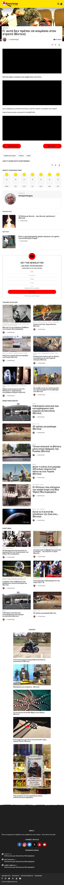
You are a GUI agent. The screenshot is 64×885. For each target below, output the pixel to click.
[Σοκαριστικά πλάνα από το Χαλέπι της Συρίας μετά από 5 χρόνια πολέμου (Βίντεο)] (47, 344)
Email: (32, 271)
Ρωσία (25, 353)
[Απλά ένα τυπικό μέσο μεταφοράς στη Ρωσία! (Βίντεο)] (16, 344)
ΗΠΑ (25, 578)
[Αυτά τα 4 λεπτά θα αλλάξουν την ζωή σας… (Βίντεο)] (16, 516)
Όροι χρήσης (15, 875)
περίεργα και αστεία (10, 155)
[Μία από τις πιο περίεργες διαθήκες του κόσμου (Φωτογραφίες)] (16, 313)
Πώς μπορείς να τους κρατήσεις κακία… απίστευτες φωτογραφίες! (28, 796)
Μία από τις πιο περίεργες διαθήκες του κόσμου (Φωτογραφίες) (15, 328)
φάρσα (29, 155)
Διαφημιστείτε (6, 875)
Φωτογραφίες (5, 323)
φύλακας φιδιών (54, 547)
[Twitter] (29, 844)
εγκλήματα (20, 578)
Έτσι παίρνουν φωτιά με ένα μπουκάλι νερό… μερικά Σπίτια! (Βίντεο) (30, 740)
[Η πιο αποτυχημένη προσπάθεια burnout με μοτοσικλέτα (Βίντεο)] (32, 645)
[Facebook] (19, 844)
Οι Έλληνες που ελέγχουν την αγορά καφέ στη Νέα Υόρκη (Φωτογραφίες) (46, 489)
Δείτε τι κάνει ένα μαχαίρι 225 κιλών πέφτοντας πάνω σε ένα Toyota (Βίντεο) (46, 470)
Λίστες (4, 548)
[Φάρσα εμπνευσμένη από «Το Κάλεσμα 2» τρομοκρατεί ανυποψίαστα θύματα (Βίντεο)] (16, 375)
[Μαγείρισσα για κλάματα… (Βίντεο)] (32, 674)
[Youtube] (39, 844)
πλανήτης (42, 509)
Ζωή (38, 509)
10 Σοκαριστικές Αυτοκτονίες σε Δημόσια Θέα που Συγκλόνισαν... (10, 821)
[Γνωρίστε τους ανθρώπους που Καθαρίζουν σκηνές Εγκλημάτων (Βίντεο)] (16, 569)
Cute (24, 186)
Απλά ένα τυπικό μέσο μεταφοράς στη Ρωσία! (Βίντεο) (15, 356)
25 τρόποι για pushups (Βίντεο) (44, 427)
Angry (6, 186)
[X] (34, 844)
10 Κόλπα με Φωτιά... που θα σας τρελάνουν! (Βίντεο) (36, 217)
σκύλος (50, 322)
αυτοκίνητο (10, 353)
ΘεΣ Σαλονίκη (9, 859)
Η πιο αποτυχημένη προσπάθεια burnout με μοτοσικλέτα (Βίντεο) (29, 660)
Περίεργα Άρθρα (37, 547)
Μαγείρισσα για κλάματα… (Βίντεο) (26, 687)
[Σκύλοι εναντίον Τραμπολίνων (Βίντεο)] (47, 313)
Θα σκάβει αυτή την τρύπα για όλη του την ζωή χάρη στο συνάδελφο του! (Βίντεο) (46, 389)
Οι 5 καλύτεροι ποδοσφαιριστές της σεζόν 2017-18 (46, 581)
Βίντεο (5, 28)
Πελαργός (10, 325)
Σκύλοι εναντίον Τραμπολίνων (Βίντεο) (44, 325)
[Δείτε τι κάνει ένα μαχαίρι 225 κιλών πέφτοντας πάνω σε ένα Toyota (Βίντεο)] (16, 473)
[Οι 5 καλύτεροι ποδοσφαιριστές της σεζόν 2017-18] (47, 569)
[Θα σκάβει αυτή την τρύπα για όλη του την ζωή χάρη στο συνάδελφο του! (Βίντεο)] (47, 375)
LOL (32, 186)
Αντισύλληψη (25, 323)
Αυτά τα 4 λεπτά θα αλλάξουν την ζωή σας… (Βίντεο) (45, 514)
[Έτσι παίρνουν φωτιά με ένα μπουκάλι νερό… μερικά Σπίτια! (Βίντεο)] (32, 727)
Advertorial (36, 578)
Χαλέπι (35, 354)
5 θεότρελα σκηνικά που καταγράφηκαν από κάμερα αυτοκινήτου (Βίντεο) (45, 409)
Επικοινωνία (38, 875)
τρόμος (44, 547)
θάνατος (4, 579)
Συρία (56, 353)
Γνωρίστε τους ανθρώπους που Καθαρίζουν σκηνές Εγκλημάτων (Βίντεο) (14, 583)
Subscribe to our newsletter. (32, 288)
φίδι (48, 547)
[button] (58, 4)
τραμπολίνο (56, 322)
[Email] (44, 844)
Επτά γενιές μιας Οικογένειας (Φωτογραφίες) (19, 856)
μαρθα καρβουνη (9, 865)
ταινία (8, 385)
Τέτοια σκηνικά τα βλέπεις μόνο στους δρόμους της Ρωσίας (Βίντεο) (46, 448)
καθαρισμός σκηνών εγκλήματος (16, 579)
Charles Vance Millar (15, 323)
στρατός (21, 155)
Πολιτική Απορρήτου (27, 875)
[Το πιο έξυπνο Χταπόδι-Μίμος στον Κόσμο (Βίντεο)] (32, 700)
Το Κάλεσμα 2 (22, 385)
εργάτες (39, 385)
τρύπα (43, 385)
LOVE (41, 186)
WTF (58, 186)
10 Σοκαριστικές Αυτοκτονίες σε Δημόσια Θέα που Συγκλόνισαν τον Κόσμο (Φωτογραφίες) (15, 552)
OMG (49, 186)
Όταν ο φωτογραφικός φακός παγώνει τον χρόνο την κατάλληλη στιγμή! (38, 237)
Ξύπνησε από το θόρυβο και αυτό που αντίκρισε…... (26, 820)
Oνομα (32, 279)
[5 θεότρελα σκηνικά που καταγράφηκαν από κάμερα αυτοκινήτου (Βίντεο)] (16, 412)
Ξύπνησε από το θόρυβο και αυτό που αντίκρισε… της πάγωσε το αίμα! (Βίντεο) (47, 551)
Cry (16, 186)
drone (39, 353)
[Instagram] (24, 844)
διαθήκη (4, 325)
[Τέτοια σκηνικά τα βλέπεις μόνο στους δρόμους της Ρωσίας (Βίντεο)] (16, 452)
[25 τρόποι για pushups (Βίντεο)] (16, 432)
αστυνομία (14, 578)
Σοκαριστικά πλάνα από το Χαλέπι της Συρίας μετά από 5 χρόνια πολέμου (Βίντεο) (46, 358)
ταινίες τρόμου (14, 385)
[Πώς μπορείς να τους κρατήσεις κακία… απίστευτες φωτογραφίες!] (32, 769)
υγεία (38, 424)
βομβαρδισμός (45, 353)
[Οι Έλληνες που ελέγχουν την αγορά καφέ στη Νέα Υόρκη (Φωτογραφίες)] (16, 495)
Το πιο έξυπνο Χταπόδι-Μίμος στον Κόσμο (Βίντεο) (28, 713)
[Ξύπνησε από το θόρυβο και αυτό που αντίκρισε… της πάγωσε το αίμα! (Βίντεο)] (47, 538)
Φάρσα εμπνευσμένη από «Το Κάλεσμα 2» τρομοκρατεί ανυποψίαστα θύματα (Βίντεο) (13, 390)
